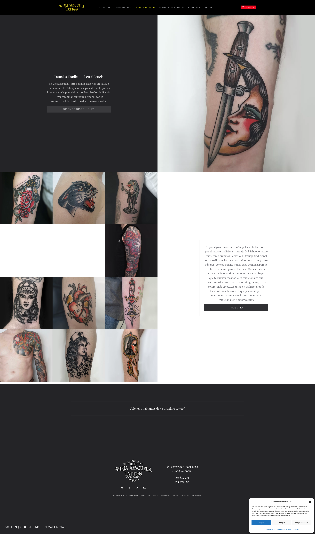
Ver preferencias (301, 522)
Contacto (210, 7)
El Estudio (105, 7)
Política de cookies (269, 529)
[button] (310, 501)
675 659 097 (182, 482)
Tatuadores (132, 496)
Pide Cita (236, 307)
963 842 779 (182, 477)
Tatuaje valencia (149, 496)
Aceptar (261, 522)
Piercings (194, 7)
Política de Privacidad (284, 529)
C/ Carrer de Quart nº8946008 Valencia (182, 469)
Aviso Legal (296, 529)
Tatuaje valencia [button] (144, 7)
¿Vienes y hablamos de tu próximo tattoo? (157, 408)
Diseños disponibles (172, 7)
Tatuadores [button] (123, 7)
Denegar (281, 522)
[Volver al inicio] (72, 7)
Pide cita (250, 7)
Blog (175, 496)
